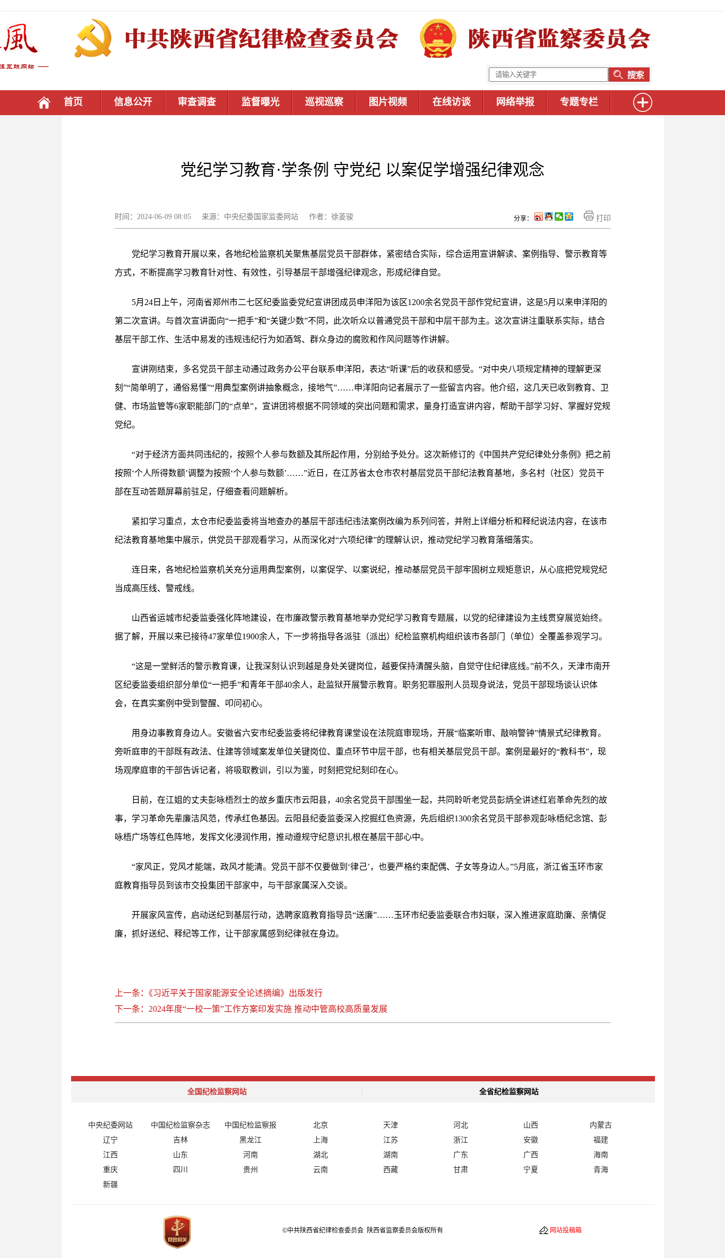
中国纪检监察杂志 (180, 1125)
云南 (320, 1170)
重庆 (110, 1170)
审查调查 (197, 102)
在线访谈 (452, 102)
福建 (600, 1140)
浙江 (460, 1140)
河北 (460, 1125)
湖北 (320, 1155)
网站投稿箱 (566, 1230)
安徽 (530, 1140)
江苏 (390, 1140)
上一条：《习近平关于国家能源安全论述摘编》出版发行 (219, 992)
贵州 (250, 1170)
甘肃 (460, 1170)
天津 (390, 1125)
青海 (600, 1170)
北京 (320, 1125)
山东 (180, 1155)
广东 (460, 1155)
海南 (600, 1155)
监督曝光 (260, 102)
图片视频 (388, 102)
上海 (320, 1140)
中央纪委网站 (110, 1125)
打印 (602, 218)
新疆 (110, 1184)
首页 (73, 102)
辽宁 (110, 1140)
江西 (110, 1155)
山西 (530, 1125)
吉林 (180, 1140)
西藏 (390, 1170)
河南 (250, 1155)
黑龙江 (250, 1140)
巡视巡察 (324, 102)
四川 (180, 1170)
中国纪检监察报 (251, 1125)
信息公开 (133, 102)
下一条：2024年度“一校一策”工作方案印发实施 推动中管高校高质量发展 (251, 1008)
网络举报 (515, 102)
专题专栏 (579, 102)
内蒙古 (601, 1125)
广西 (530, 1155)
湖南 (390, 1155)
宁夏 (530, 1170)
